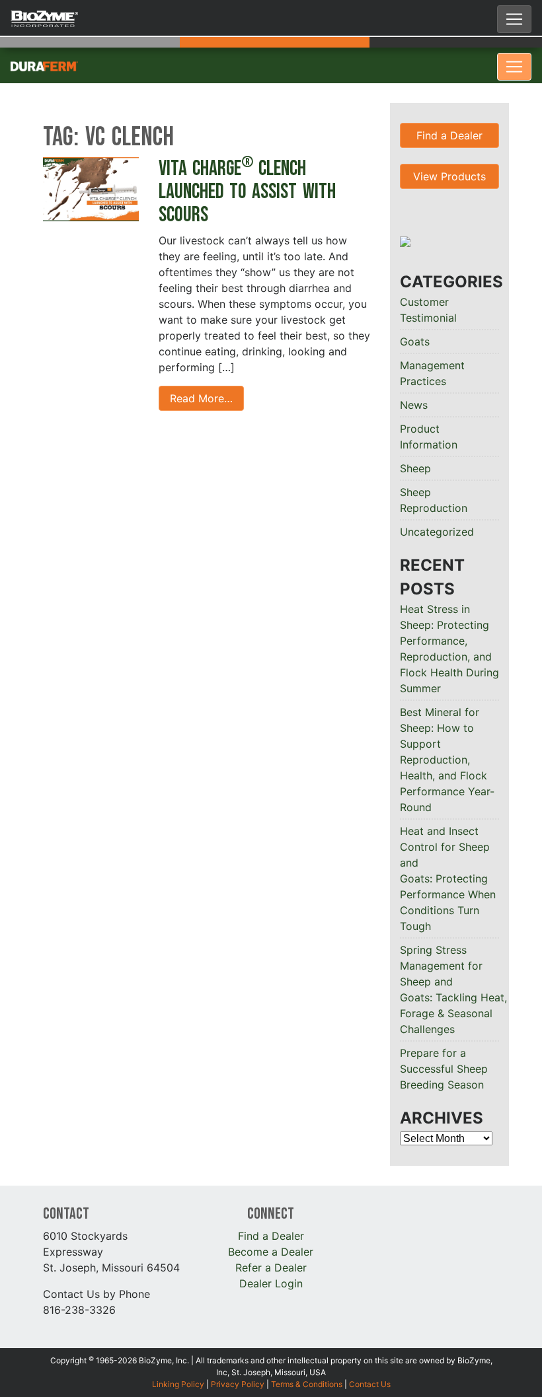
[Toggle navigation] (514, 19)
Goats (415, 341)
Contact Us (370, 1384)
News (414, 405)
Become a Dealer (270, 1251)
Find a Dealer (449, 135)
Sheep (415, 468)
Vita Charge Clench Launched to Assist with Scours (247, 192)
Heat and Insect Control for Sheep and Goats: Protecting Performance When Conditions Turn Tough (448, 878)
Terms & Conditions (306, 1384)
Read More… (201, 398)
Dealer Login (271, 1283)
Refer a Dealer (271, 1267)
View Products (449, 176)
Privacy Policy (237, 1384)
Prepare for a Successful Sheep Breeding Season (444, 1068)
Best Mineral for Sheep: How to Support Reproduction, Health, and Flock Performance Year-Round (447, 759)
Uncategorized (437, 531)
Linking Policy (178, 1384)
